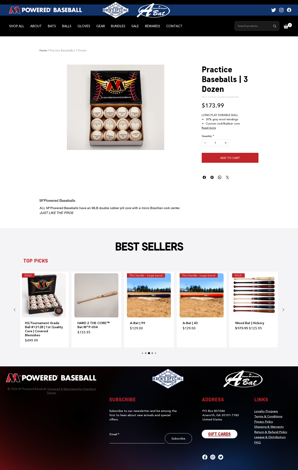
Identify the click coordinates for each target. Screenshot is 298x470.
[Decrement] (204, 142)
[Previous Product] (14, 309)
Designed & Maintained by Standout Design (71, 391)
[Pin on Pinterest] (212, 177)
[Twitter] (274, 10)
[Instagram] (281, 10)
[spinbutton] (215, 142)
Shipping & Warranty (269, 426)
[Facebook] (289, 10)
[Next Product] (283, 309)
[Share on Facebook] (204, 177)
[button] (288, 25)
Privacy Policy (263, 421)
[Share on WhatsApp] (219, 177)
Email (113, 434)
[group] (149, 309)
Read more (209, 128)
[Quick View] (96, 295)
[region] (153, 10)
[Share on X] (227, 177)
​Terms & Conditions (268, 416)
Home (43, 50)
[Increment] (226, 142)
